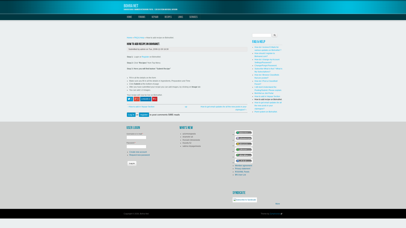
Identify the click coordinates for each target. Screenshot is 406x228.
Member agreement (243, 166)
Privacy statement (242, 169)
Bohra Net (131, 6)
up (186, 107)
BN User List (240, 175)
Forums (141, 17)
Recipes (168, 17)
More (277, 204)
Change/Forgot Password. (266, 65)
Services (193, 17)
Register (146, 57)
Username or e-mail (135, 134)
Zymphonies (276, 214)
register (144, 114)
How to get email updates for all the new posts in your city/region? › (223, 108)
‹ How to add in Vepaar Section (141, 107)
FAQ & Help (139, 38)
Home (129, 17)
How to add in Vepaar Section (267, 96)
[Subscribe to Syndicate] (245, 200)
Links (180, 17)
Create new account (138, 152)
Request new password (139, 155)
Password (131, 143)
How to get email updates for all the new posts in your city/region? (268, 105)
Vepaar (155, 17)
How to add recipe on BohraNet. (268, 99)
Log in (131, 114)
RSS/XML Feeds (242, 172)
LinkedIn (146, 99)
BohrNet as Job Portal (264, 93)
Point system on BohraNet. (266, 112)
